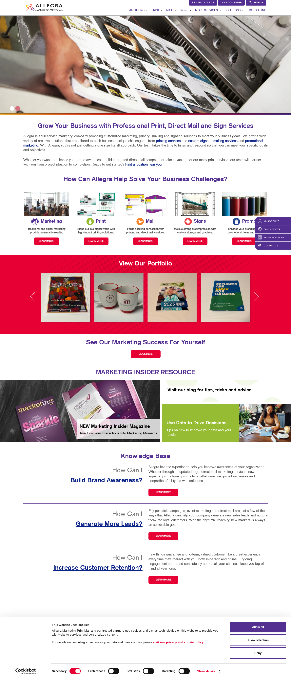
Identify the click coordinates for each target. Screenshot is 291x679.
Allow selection (258, 640)
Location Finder (231, 3)
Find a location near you (143, 164)
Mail (169, 10)
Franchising (256, 10)
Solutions (233, 10)
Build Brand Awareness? (106, 480)
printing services (168, 141)
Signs (184, 10)
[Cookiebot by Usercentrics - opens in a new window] (25, 671)
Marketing (136, 10)
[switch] (113, 671)
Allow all (258, 627)
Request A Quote (203, 3)
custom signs (198, 141)
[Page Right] (256, 298)
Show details (206, 671)
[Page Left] (36, 298)
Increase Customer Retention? (98, 568)
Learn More (163, 492)
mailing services (225, 141)
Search (258, 3)
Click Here (145, 354)
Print (155, 10)
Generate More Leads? (109, 524)
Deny (258, 653)
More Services (206, 10)
